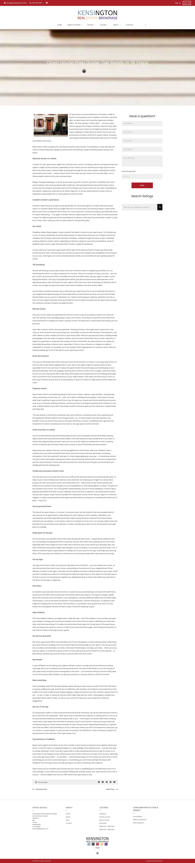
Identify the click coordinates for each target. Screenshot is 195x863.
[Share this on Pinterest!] (110, 782)
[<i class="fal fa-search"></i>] (159, 207)
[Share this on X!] (103, 782)
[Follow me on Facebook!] (47, 3)
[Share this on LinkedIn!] (107, 782)
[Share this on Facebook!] (99, 782)
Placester (159, 861)
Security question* (129, 171)
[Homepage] (97, 15)
